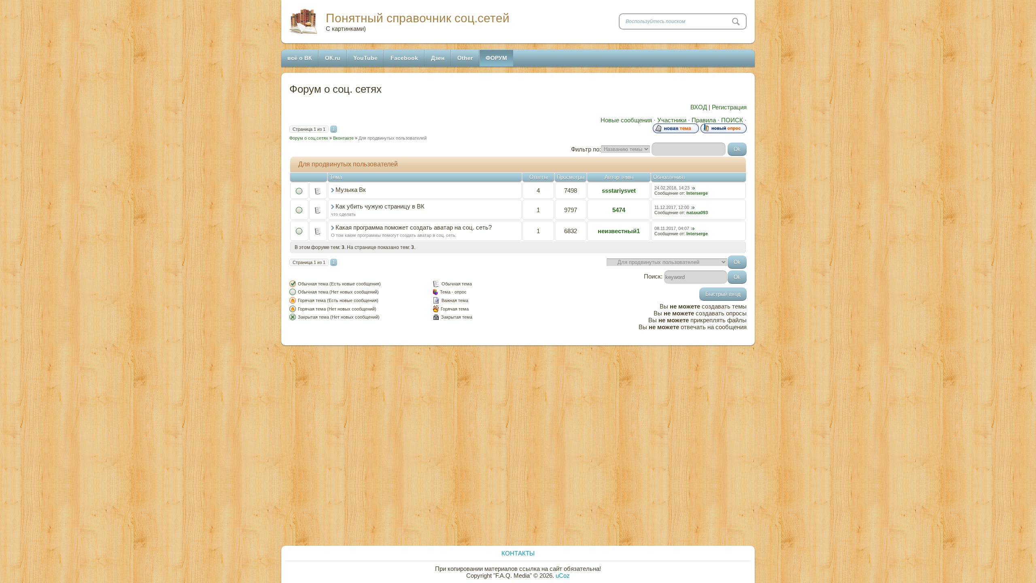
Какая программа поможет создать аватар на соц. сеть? (413, 227)
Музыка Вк (350, 189)
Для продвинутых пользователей (393, 138)
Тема (336, 177)
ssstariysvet (619, 190)
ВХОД (698, 107)
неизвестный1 (619, 231)
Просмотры (570, 177)
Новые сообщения (626, 120)
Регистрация (729, 107)
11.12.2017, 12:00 (671, 207)
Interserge (697, 193)
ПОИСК (732, 120)
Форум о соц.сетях (308, 138)
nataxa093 (697, 212)
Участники (671, 120)
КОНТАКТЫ (518, 553)
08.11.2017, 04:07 (671, 228)
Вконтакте (343, 138)
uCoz (563, 575)
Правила (704, 120)
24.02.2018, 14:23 (672, 187)
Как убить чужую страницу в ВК (380, 206)
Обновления (668, 177)
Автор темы (619, 177)
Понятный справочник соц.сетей (418, 18)
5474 (618, 209)
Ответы (538, 177)
